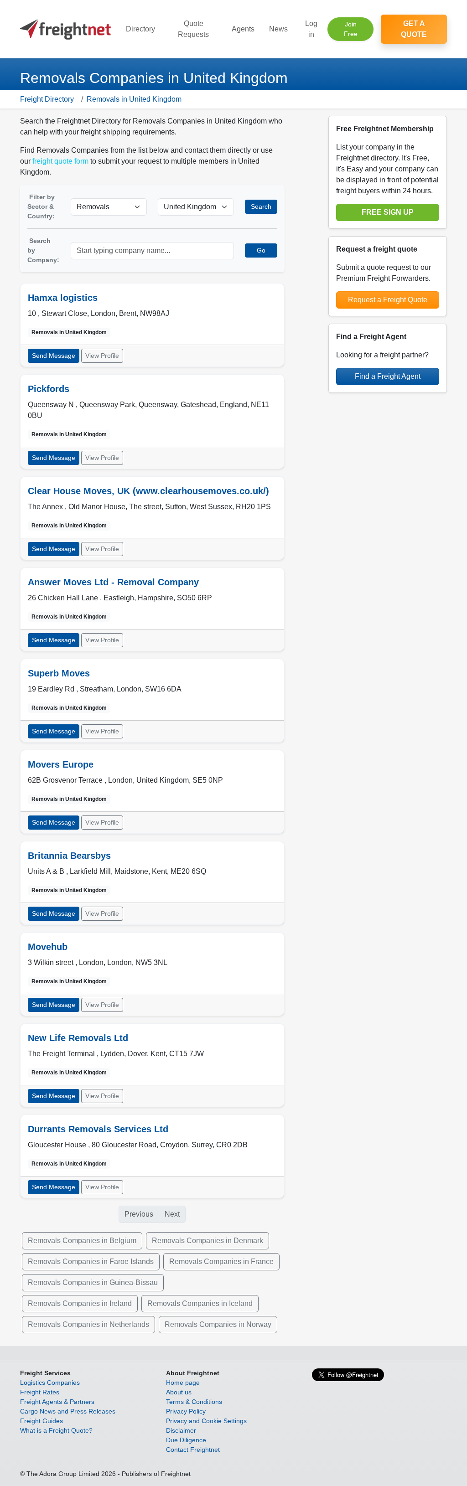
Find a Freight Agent (387, 376)
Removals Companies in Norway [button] (218, 1324)
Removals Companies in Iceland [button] (200, 1303)
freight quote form (60, 161)
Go (261, 250)
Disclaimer (181, 1430)
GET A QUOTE (414, 29)
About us (179, 1392)
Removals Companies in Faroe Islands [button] (91, 1261)
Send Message (53, 355)
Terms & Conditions (194, 1401)
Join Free (351, 29)
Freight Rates (39, 1392)
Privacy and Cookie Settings (206, 1420)
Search (261, 206)
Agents (243, 29)
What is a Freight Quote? (56, 1430)
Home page (183, 1382)
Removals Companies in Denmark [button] (207, 1240)
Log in (311, 29)
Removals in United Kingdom (134, 99)
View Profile (102, 355)
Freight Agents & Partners (57, 1401)
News (278, 29)
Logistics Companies (50, 1382)
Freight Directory (47, 99)
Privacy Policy (186, 1411)
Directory (140, 29)
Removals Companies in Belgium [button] (82, 1240)
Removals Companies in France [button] (221, 1261)
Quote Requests (193, 29)
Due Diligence (186, 1440)
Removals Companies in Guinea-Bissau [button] (93, 1282)
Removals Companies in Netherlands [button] (88, 1324)
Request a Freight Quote (387, 300)
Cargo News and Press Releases (67, 1411)
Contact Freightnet (193, 1449)
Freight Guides (41, 1420)
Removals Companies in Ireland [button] (80, 1303)
